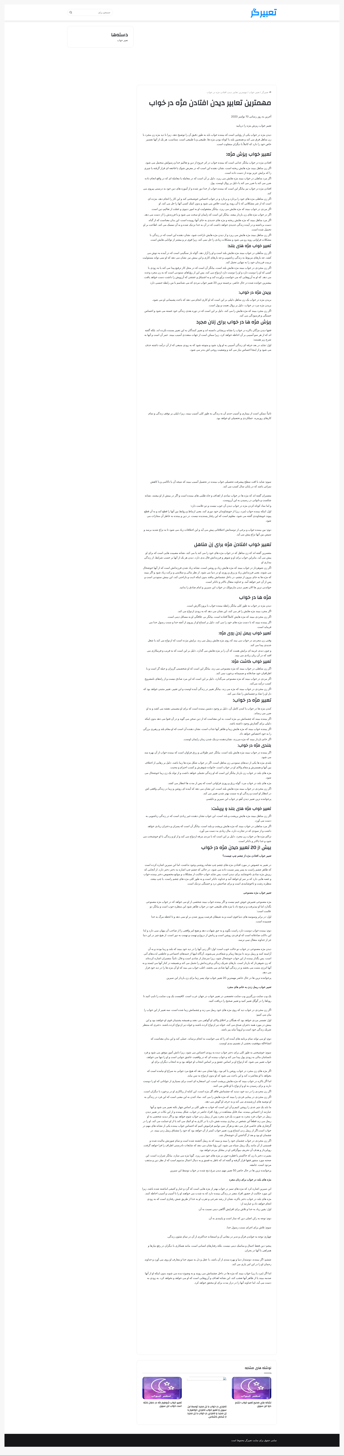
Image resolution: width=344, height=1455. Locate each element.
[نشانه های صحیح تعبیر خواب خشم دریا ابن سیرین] (251, 1388)
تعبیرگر (265, 92)
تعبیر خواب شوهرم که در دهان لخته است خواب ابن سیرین (162, 1404)
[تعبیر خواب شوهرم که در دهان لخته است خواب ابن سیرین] (162, 1388)
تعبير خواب (254, 92)
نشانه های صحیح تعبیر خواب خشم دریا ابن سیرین (253, 1404)
